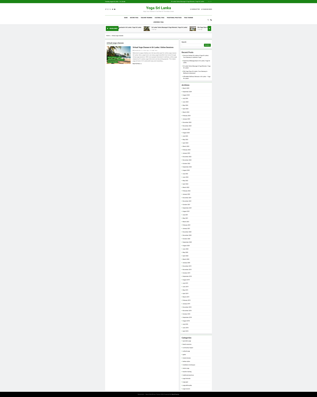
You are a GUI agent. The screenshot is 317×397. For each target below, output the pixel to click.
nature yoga (134, 17)
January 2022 (186, 194)
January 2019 (186, 304)
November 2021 (187, 201)
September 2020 (187, 242)
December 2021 (187, 197)
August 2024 (186, 95)
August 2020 (186, 245)
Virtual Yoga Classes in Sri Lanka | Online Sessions (153, 47)
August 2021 (186, 211)
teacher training (146, 17)
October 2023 (186, 129)
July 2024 (185, 98)
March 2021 (186, 221)
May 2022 (185, 180)
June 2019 (185, 286)
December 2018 (187, 307)
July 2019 (185, 283)
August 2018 (186, 321)
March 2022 (186, 187)
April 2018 (185, 331)
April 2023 (185, 143)
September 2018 (187, 317)
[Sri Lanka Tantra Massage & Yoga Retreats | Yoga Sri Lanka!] (123, 29)
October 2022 (186, 163)
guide (126, 17)
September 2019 (187, 276)
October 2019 (186, 273)
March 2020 (186, 259)
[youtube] (114, 9)
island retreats (187, 358)
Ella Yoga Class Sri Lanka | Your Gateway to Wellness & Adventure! (194, 27)
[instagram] (108, 9)
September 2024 (187, 91)
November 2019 (187, 269)
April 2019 (185, 293)
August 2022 (186, 170)
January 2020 (186, 262)
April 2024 (185, 109)
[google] (112, 9)
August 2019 (186, 280)
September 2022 (187, 167)
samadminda (137, 50)
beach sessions (112, 57)
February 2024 (186, 115)
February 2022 (186, 191)
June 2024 (185, 102)
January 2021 (186, 228)
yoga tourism (188, 17)
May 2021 (185, 218)
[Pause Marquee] (209, 28)
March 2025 (186, 88)
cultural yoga (159, 17)
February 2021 (186, 225)
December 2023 (187, 122)
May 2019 (185, 290)
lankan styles (111, 60)
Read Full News (137, 63)
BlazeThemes (175, 394)
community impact (188, 347)
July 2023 (185, 136)
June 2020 (185, 249)
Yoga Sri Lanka (158, 8)
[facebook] (106, 9)
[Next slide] (211, 1)
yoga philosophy (187, 385)
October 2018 (186, 314)
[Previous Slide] (208, 1)
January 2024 (186, 119)
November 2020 (187, 235)
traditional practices (174, 17)
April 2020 (185, 256)
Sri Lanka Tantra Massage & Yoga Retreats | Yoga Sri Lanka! (187, 1)
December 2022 (187, 156)
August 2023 (186, 132)
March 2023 (186, 146)
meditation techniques (189, 365)
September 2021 (187, 208)
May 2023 (185, 139)
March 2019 (186, 297)
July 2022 (185, 174)
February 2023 (186, 150)
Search (184, 42)
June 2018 (185, 327)
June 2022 (185, 177)
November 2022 (187, 160)
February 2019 (186, 300)
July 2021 (185, 215)
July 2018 (185, 324)
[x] (110, 9)
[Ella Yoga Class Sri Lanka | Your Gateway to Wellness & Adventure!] (169, 29)
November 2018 (187, 310)
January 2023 (186, 153)
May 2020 (185, 252)
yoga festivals (186, 378)
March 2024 (186, 112)
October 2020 (186, 239)
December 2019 (187, 266)
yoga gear (185, 382)
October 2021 (186, 204)
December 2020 (187, 232)
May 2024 (185, 105)
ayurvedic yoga (158, 22)
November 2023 (187, 126)
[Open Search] (208, 19)
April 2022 (185, 184)
